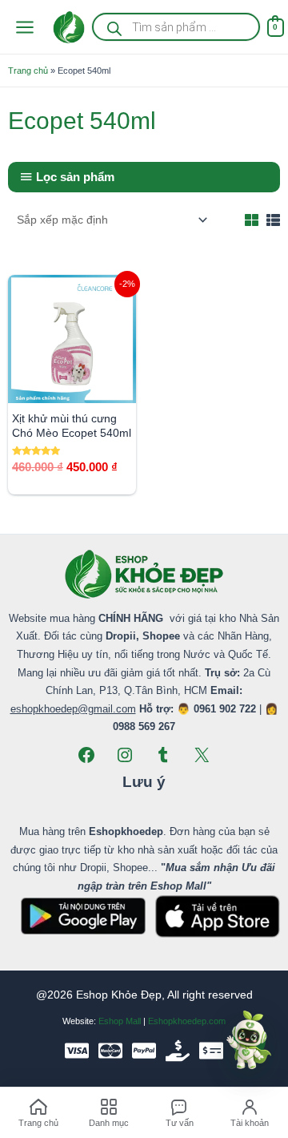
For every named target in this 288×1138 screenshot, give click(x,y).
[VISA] (77, 1051)
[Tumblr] (163, 755)
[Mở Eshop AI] (249, 1041)
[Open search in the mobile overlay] (175, 27)
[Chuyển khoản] (211, 1051)
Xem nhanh (72, 390)
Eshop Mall (119, 1021)
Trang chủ (28, 70)
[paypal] (144, 1051)
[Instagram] (124, 755)
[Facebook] (86, 755)
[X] (201, 755)
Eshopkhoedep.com (187, 1021)
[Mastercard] (110, 1051)
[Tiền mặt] (178, 1051)
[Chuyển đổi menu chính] (24, 26)
